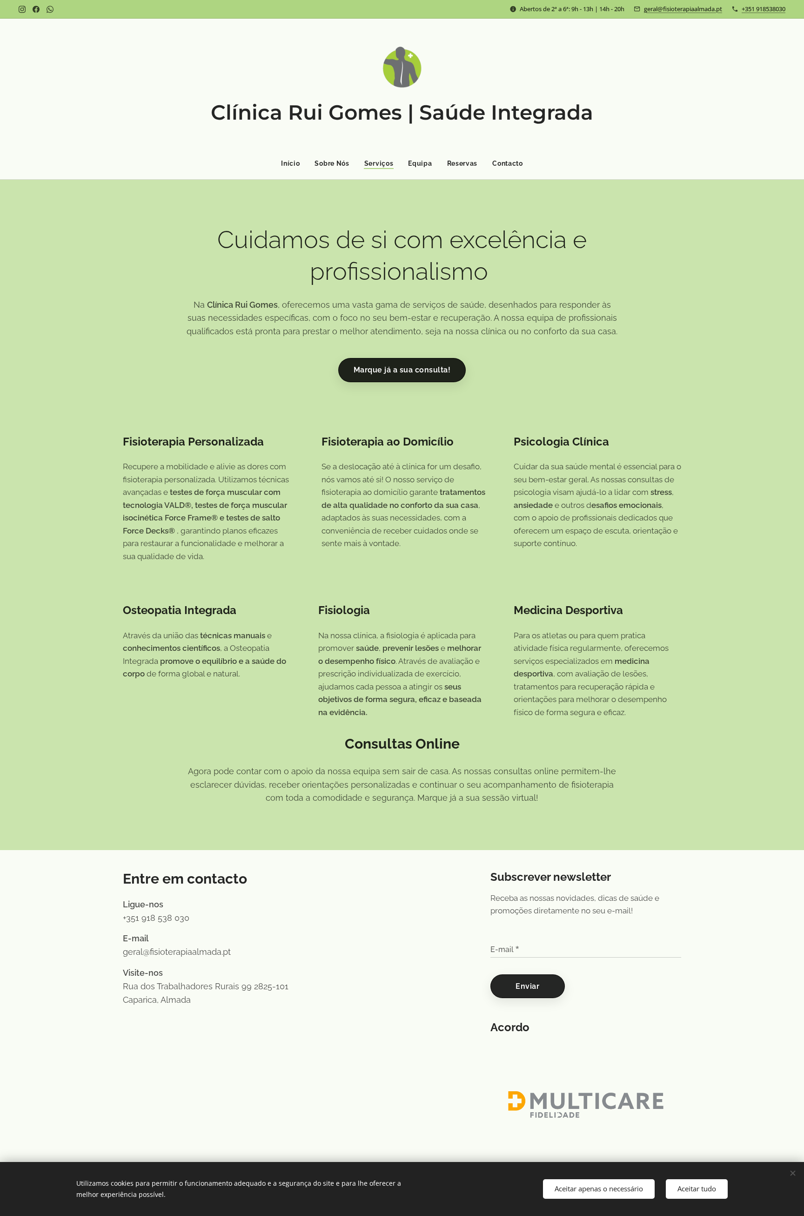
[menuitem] (294, 163)
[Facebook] (36, 9)
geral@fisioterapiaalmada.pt (683, 9)
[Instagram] (22, 9)
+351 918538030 (763, 9)
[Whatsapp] (50, 9)
